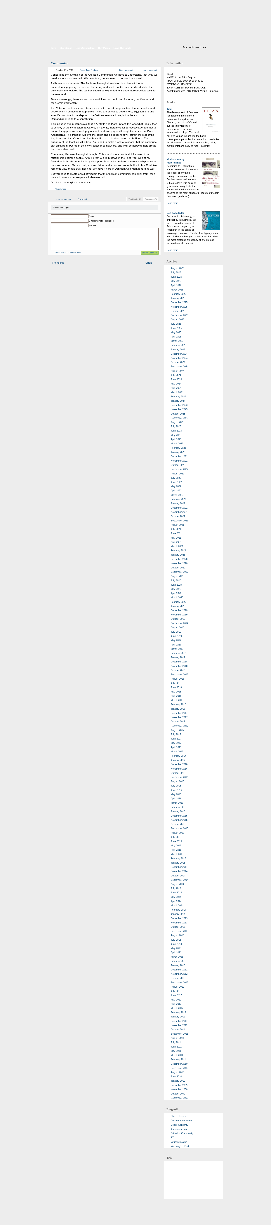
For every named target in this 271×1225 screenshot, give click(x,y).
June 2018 (176, 687)
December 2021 (179, 507)
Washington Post (180, 1146)
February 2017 (178, 755)
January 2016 (178, 811)
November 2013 (179, 922)
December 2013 (179, 918)
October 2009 (178, 1093)
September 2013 (179, 931)
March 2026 (177, 289)
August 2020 (177, 576)
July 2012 (176, 991)
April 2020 (176, 593)
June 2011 (176, 1046)
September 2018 (179, 674)
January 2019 (178, 657)
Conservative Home (181, 1120)
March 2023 (177, 443)
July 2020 (176, 580)
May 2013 (176, 948)
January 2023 (178, 452)
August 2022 (177, 473)
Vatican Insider (179, 1142)
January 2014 (178, 914)
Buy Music (104, 47)
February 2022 (178, 499)
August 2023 (177, 422)
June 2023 (176, 430)
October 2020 (178, 567)
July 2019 (176, 631)
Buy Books (66, 47)
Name (91, 216)
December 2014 (179, 867)
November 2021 (179, 512)
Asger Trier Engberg (89, 70)
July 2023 (176, 426)
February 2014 (178, 909)
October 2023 (178, 413)
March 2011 (177, 1055)
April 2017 (176, 747)
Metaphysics (60, 189)
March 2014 (177, 905)
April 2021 (176, 542)
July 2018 (176, 683)
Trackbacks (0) (134, 199)
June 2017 (176, 738)
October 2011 (178, 1029)
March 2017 (177, 751)
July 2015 (176, 837)
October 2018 (178, 670)
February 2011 (178, 1059)
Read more (172, 203)
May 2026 (176, 281)
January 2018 (178, 708)
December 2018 (179, 661)
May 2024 (176, 383)
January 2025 (178, 349)
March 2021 (177, 546)
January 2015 (178, 862)
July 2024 (176, 375)
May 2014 (176, 897)
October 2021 (178, 516)
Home (53, 47)
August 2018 (177, 678)
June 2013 (176, 944)
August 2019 (177, 627)
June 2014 (176, 892)
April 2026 (176, 285)
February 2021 (178, 550)
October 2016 (178, 773)
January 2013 (178, 965)
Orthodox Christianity (182, 1133)
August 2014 (177, 884)
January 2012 (178, 1016)
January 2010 (178, 1080)
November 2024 (179, 358)
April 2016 (176, 798)
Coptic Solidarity (179, 1124)
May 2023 (176, 435)
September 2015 (179, 828)
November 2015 (179, 820)
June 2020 (176, 584)
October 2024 (178, 362)
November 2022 (179, 460)
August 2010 (177, 1072)
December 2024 (179, 353)
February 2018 (178, 704)
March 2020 (177, 597)
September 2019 (179, 623)
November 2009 (179, 1089)
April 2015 (176, 849)
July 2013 (176, 939)
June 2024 (176, 379)
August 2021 (177, 524)
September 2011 (179, 1033)
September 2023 (179, 418)
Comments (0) (151, 199)
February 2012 (178, 1012)
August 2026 (177, 268)
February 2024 (178, 396)
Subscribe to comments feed (68, 252)
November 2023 (179, 409)
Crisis (148, 262)
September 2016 (179, 777)
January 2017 (178, 760)
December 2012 (179, 969)
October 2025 (178, 311)
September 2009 (179, 1098)
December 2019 (179, 610)
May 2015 (176, 845)
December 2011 (179, 1021)
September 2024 (179, 366)
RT (172, 1137)
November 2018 (179, 666)
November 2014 (179, 871)
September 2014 (179, 879)
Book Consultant (85, 47)
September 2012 (179, 982)
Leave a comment (149, 70)
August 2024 (177, 371)
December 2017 (179, 713)
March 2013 (177, 956)
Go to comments (126, 70)
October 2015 (178, 824)
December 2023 (179, 405)
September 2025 (179, 315)
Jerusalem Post (179, 1129)
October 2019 (178, 618)
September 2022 (179, 469)
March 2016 (177, 802)
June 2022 (176, 482)
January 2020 (178, 606)
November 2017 (179, 717)
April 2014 (176, 901)
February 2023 (178, 447)
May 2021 (176, 537)
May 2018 (176, 691)
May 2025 (176, 332)
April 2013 (176, 952)
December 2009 (179, 1085)
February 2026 (178, 294)
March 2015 (177, 854)
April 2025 (176, 336)
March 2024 (177, 392)
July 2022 (176, 477)
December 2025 (179, 302)
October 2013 (178, 926)
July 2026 (176, 272)
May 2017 (176, 743)
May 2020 (176, 589)
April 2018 (176, 696)
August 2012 (177, 986)
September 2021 (179, 520)
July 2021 (176, 529)
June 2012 (176, 995)
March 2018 (177, 700)
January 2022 (178, 503)
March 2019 (177, 649)
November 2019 (179, 614)
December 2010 (179, 1063)
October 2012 (178, 978)
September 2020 (179, 571)
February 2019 (178, 653)
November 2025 (179, 306)
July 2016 (176, 785)
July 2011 (176, 1042)
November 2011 (179, 1025)
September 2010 (179, 1068)
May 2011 (176, 1051)
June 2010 (176, 1076)
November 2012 (179, 973)
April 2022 (176, 490)
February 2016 (178, 807)
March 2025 (177, 341)
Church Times (178, 1116)
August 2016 (177, 781)
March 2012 (177, 1008)
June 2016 (176, 790)
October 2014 (178, 875)
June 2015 (176, 841)
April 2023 (176, 439)
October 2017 (178, 721)
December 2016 (179, 764)
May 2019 (176, 640)
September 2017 (179, 726)
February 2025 (178, 345)
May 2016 (176, 794)
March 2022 (177, 495)
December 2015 (179, 815)
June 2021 (176, 533)
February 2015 (178, 858)
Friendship (58, 262)
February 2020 (178, 602)
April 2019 (176, 644)
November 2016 (179, 768)
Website (92, 225)
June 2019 (176, 636)
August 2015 (177, 832)
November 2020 (179, 563)
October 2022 (178, 465)
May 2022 (176, 486)
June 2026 (176, 276)
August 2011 (177, 1038)
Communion (59, 63)
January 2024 (178, 400)
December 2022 (179, 456)
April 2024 (176, 388)
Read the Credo (122, 47)
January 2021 (178, 554)
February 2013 (178, 961)
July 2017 (176, 734)
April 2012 (176, 1004)
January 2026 (178, 298)
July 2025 (176, 323)
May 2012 (176, 999)
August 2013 (177, 935)
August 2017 (177, 730)
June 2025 (176, 328)
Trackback (82, 199)
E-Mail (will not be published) (101, 221)
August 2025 (177, 319)
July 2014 (176, 888)
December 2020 (179, 559)
